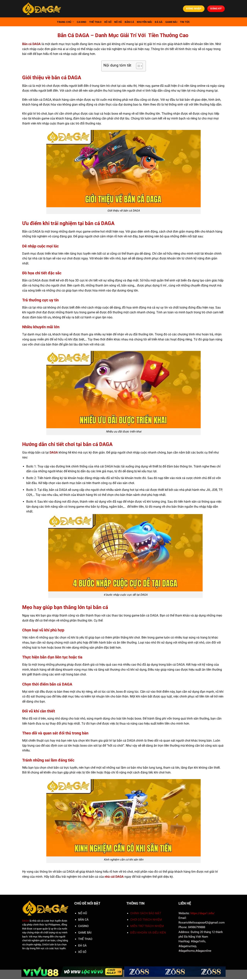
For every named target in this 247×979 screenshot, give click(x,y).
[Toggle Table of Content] (137, 66)
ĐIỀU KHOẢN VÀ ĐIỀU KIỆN (148, 932)
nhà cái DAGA (114, 876)
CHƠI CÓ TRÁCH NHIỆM (146, 919)
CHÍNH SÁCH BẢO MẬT (145, 913)
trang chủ (64, 21)
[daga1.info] (41, 8)
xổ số (108, 21)
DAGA (54, 452)
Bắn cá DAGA (31, 44)
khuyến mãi (144, 21)
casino (81, 21)
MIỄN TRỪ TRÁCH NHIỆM (147, 926)
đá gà (158, 21)
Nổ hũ (118, 21)
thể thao (95, 21)
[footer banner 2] (175, 971)
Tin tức (185, 21)
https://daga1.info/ (202, 913)
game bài (171, 21)
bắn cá (129, 21)
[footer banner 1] (72, 971)
